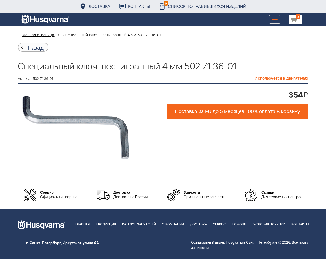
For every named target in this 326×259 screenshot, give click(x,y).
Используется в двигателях (281, 78)
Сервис (219, 224)
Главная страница (38, 35)
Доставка (99, 6)
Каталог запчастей (139, 224)
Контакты (139, 6)
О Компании (173, 224)
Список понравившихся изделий (205, 5)
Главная (82, 224)
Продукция (106, 224)
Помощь (239, 224)
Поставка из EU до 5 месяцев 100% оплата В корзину (237, 111)
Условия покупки (269, 224)
